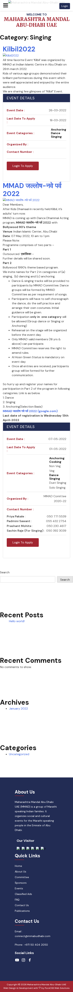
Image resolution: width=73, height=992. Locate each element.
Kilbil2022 (19, 49)
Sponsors (21, 882)
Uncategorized (19, 754)
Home (18, 866)
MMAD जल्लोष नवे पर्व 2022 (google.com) (30, 411)
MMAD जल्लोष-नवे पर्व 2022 (32, 189)
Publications (22, 910)
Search (5, 572)
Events (19, 888)
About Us (20, 871)
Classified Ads (23, 894)
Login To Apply (23, 166)
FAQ (17, 899)
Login (64, 6)
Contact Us (22, 905)
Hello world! (17, 621)
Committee (22, 877)
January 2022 (18, 708)
